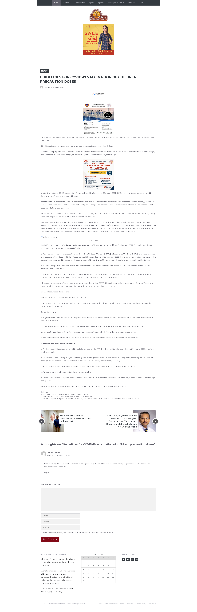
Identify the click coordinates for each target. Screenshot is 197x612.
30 (113, 577)
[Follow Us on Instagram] (132, 559)
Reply (46, 473)
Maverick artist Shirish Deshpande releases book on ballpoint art (67, 396)
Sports (91, 3)
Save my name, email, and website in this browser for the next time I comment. (78, 533)
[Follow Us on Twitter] (128, 559)
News (56, 3)
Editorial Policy (140, 604)
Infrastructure (80, 3)
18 (88, 573)
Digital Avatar (80, 604)
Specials (101, 3)
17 (83, 573)
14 (103, 569)
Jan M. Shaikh (53, 453)
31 (84, 581)
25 (88, 577)
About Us (100, 604)
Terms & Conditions (126, 604)
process (85, 394)
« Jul (98, 586)
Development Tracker (116, 3)
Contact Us (152, 604)
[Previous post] (41, 421)
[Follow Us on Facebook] (123, 559)
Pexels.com (104, 241)
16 (113, 569)
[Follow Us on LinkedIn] (136, 559)
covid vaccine (63, 394)
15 (108, 569)
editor (48, 87)
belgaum (46, 394)
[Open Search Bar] (142, 3)
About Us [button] (131, 3)
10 (84, 569)
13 (98, 569)
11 (88, 569)
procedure (77, 394)
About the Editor (111, 604)
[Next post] (155, 421)
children (54, 394)
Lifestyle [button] (66, 3)
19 (93, 573)
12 (93, 569)
